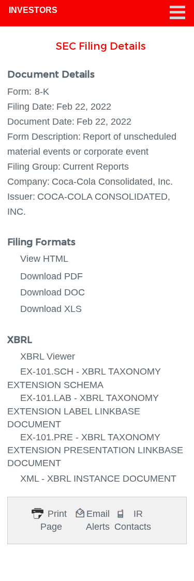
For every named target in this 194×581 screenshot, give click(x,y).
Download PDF (51, 276)
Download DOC (52, 292)
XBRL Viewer (47, 356)
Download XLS (51, 309)
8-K (42, 91)
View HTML (44, 259)
